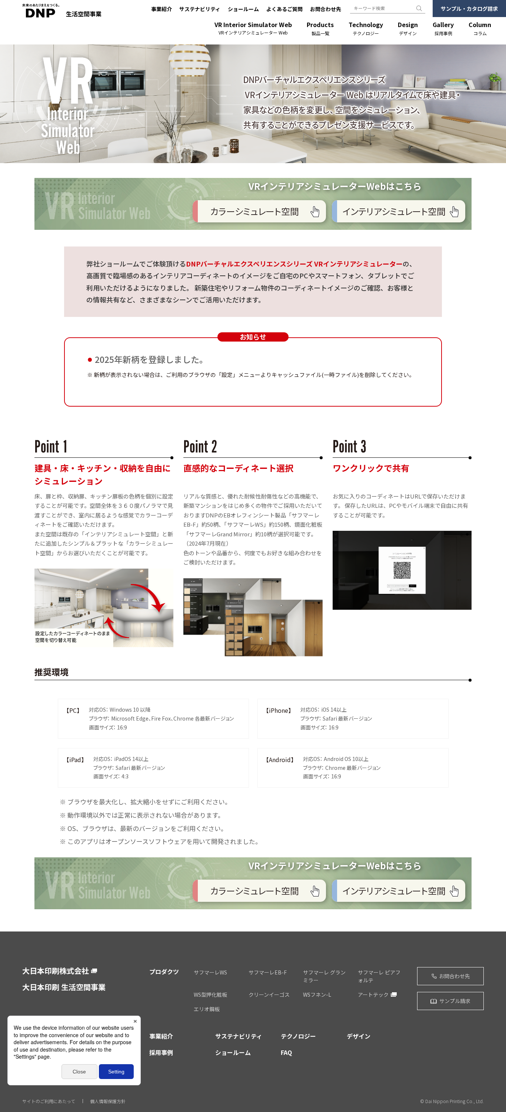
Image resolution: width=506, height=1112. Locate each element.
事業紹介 (161, 9)
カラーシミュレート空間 (254, 211)
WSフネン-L (317, 994)
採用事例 (161, 1052)
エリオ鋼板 (207, 1009)
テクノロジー (298, 1036)
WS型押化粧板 (210, 994)
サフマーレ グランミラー (324, 976)
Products (320, 28)
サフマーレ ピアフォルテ (379, 976)
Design (408, 28)
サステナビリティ (199, 9)
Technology (366, 28)
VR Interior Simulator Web (253, 28)
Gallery (443, 28)
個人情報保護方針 (108, 1101)
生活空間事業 (83, 14)
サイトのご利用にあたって (48, 1101)
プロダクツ (164, 971)
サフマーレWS (210, 972)
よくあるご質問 (284, 9)
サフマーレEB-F (268, 972)
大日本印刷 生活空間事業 (64, 987)
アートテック (373, 994)
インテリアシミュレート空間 (394, 211)
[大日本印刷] (40, 14)
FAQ (286, 1052)
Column (480, 28)
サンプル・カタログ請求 (469, 8)
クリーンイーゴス (269, 994)
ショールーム (243, 9)
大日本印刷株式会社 (55, 970)
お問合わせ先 (325, 9)
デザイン (358, 1036)
